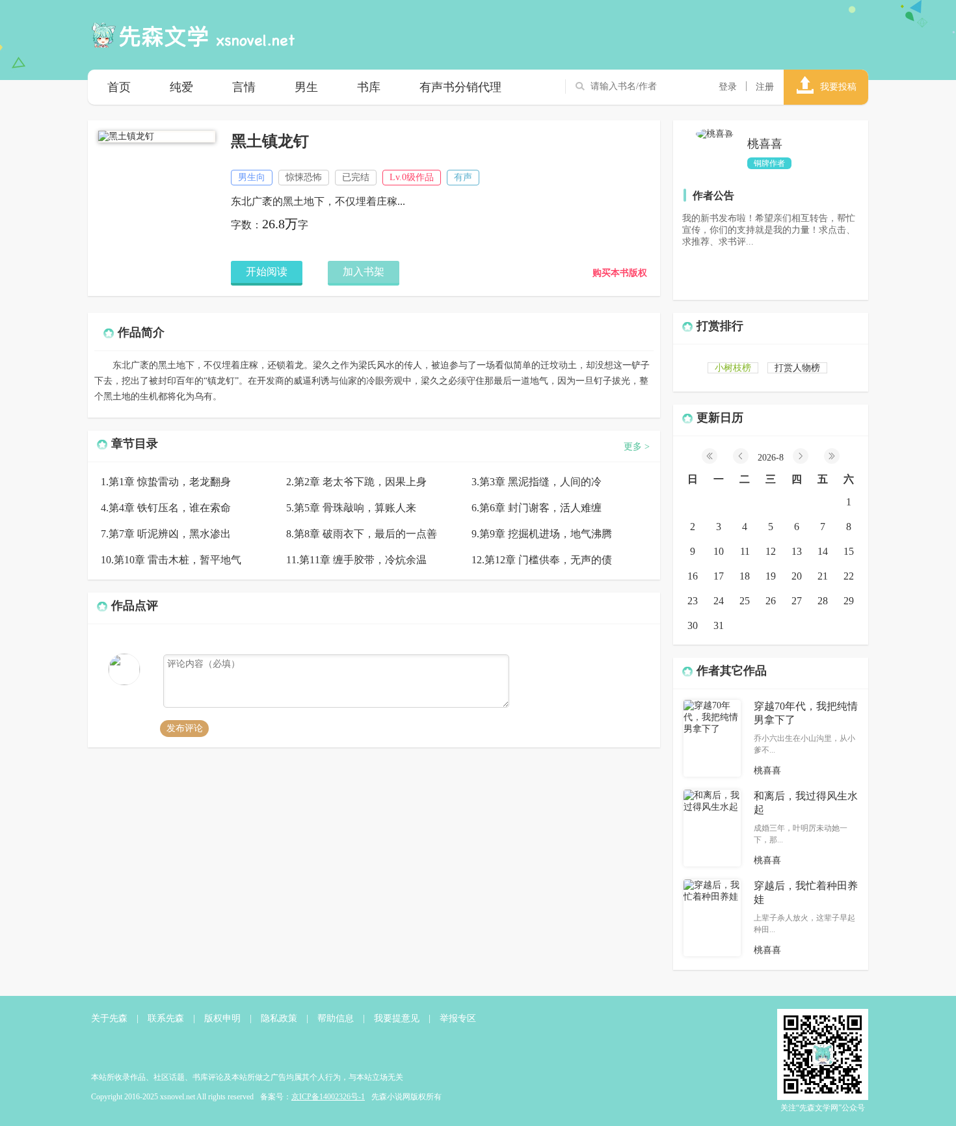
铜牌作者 (769, 163)
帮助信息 (335, 1018)
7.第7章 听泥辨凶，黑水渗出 (166, 533)
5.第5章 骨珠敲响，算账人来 (351, 507)
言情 (244, 87)
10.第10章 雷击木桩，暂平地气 (171, 559)
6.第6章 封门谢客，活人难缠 (536, 507)
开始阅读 (266, 271)
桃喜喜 (764, 143)
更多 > (637, 446)
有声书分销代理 (460, 87)
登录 (728, 87)
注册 (765, 87)
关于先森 (109, 1018)
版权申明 (222, 1018)
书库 (368, 87)
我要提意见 (396, 1018)
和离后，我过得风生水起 (806, 802)
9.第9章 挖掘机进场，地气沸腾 (541, 533)
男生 (306, 87)
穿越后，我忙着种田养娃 (806, 892)
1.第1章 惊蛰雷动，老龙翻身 (166, 481)
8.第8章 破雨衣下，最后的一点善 (361, 533)
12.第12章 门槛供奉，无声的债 (541, 559)
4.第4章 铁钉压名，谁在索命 (166, 507)
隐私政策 (279, 1018)
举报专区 (458, 1018)
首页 (119, 87)
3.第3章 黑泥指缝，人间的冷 (536, 481)
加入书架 (363, 271)
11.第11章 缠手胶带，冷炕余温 (356, 559)
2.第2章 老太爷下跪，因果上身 (356, 481)
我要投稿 (838, 87)
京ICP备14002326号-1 (328, 1096)
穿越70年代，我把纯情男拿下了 (806, 713)
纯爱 (181, 87)
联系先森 (166, 1018)
